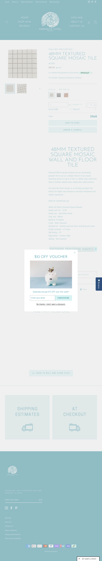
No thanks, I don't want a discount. (51, 304)
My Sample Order (89, 559)
